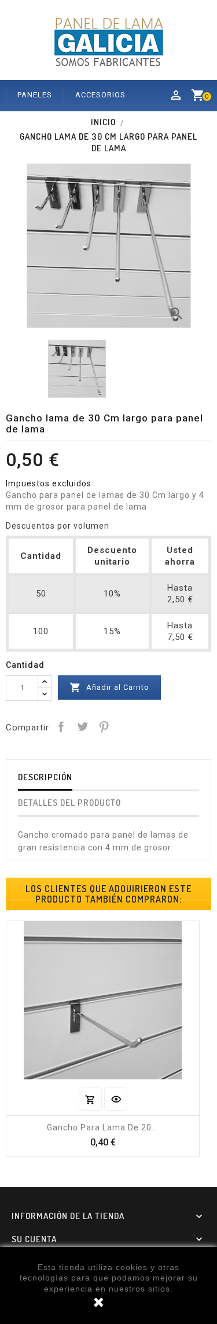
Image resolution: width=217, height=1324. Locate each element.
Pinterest (104, 726)
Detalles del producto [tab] (69, 802)
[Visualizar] (115, 1099)
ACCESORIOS (100, 94)
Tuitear (82, 726)
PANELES (34, 94)
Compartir (61, 726)
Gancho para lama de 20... (103, 1127)
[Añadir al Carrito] (90, 1099)
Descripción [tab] (45, 777)
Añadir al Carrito (109, 687)
